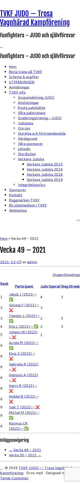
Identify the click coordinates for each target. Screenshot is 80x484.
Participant (24, 286)
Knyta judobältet (31, 107)
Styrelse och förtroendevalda (42, 133)
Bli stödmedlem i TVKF (28, 205)
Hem (12, 66)
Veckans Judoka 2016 (45, 169)
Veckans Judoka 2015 (45, 164)
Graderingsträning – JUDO (40, 117)
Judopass (25, 122)
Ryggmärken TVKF (24, 199)
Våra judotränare (31, 112)
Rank (4, 283)
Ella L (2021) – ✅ (23, 326)
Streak (74, 286)
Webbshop (18, 210)
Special (54, 286)
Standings (72, 274)
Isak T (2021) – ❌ (24, 406)
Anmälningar (19, 87)
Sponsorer (17, 189)
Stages (58, 274)
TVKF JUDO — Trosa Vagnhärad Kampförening (35, 18)
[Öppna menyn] (78, 220)
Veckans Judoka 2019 (45, 179)
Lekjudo (24, 148)
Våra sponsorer (30, 143)
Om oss (24, 128)
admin (32, 261)
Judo (44, 286)
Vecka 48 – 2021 (25, 449)
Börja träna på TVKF (25, 71)
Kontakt (15, 194)
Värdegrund (27, 138)
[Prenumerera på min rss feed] (1, 45)
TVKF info (17, 92)
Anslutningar (28, 102)
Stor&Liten (27, 153)
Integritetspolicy (31, 184)
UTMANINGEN (21, 81)
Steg (64, 286)
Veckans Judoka (31, 158)
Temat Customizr (14, 477)
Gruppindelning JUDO (36, 97)
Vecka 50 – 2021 (25, 454)
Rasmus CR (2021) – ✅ (19, 426)
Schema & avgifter (24, 76)
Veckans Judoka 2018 (45, 174)
